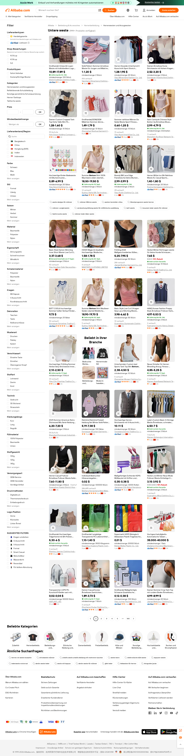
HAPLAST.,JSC (55, 601)
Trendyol (118, 744)
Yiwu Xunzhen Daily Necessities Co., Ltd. (63, 267)
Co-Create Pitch (12, 687)
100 (128, 619)
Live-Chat (117, 687)
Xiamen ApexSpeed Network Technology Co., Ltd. (161, 381)
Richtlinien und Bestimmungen (54, 710)
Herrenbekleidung (91, 25)
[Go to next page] (133, 618)
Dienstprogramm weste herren (142, 202)
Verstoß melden (119, 710)
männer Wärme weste (88, 202)
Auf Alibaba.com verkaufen (159, 682)
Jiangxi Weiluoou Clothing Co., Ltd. (161, 601)
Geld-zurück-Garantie (50, 687)
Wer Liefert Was (131, 744)
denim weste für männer (87, 663)
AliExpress (51, 744)
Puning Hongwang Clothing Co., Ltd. (161, 187)
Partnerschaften (155, 703)
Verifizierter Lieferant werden (160, 698)
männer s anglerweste (60, 208)
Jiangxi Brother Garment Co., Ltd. (128, 265)
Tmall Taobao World (76, 744)
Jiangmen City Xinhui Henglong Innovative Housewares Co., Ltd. (128, 487)
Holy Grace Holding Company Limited (63, 134)
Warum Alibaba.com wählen (16, 682)
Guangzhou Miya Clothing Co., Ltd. (161, 496)
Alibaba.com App (131, 732)
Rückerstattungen (120, 698)
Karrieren (9, 698)
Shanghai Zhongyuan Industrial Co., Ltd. (63, 435)
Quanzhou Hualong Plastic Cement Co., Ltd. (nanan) (96, 546)
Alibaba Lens (11, 732)
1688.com (62, 744)
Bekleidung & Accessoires (69, 25)
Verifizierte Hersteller (86, 682)
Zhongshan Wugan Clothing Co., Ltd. (128, 379)
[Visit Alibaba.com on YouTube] (171, 713)
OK (40, 112)
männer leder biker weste (84, 214)
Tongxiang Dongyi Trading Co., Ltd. (128, 431)
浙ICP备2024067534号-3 (160, 752)
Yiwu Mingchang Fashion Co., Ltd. (128, 77)
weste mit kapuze (64, 663)
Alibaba (51, 25)
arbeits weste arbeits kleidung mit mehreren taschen (82, 658)
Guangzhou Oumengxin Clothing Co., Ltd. (128, 323)
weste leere (115, 658)
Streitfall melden (119, 693)
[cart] (137, 11)
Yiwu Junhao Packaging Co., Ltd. (127, 601)
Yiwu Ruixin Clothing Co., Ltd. (126, 192)
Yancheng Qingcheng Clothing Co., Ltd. (96, 81)
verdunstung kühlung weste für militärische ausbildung (98, 208)
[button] (99, 10)
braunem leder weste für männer (155, 208)
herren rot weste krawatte (21, 658)
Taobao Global (101, 744)
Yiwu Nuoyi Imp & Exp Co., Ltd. (126, 134)
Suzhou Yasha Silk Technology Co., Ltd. (96, 192)
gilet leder (108, 663)
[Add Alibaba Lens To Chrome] (48, 731)
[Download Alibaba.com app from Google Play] (169, 731)
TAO (110, 744)
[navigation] (26, 322)
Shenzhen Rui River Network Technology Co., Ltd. (161, 137)
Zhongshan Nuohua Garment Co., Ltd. (96, 131)
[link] (180, 730)
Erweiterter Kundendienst (52, 698)
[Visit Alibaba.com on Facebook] (150, 713)
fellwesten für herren (128, 663)
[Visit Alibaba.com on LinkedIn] (155, 713)
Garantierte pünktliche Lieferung (55, 693)
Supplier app (79, 732)
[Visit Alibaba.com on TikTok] (176, 713)
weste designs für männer (62, 202)
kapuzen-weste (160, 658)
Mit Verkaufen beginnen (158, 687)
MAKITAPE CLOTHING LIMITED (95, 267)
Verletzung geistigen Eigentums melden (126, 704)
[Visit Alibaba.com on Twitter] (160, 713)
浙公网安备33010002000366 (136, 752)
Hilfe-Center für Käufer (122, 682)
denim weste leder (42, 663)
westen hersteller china (113, 202)
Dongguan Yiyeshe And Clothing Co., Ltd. (161, 77)
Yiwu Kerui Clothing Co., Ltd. (60, 187)
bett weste (130, 208)
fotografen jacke (150, 663)
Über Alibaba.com (13, 677)
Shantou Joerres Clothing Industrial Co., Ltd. (63, 551)
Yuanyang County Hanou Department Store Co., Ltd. (161, 326)
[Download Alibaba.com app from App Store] (150, 731)
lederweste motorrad (19, 663)
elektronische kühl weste (136, 658)
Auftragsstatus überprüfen (159, 693)
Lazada (90, 744)
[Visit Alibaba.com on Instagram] (166, 713)
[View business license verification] (116, 752)
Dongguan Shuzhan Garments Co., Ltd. (96, 431)
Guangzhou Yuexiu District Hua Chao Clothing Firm (63, 487)
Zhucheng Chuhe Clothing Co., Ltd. (96, 607)
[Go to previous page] (90, 618)
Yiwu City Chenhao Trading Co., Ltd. (63, 381)
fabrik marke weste (59, 214)
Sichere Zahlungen (49, 682)
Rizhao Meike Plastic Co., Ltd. (126, 546)
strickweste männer (47, 658)
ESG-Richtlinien (11, 693)
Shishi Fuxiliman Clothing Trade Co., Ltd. (63, 80)
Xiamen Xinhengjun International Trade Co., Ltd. (161, 437)
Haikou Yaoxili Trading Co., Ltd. (159, 270)
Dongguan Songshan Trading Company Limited (63, 323)
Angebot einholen (84, 687)
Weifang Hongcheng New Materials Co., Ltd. (96, 491)
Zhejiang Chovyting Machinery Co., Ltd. (161, 546)
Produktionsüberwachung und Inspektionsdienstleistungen (54, 704)
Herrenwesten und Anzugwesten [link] (117, 25)
